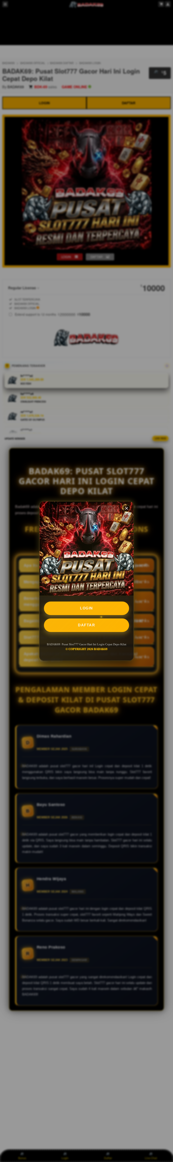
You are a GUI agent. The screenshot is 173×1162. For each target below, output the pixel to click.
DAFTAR (86, 625)
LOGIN (86, 608)
